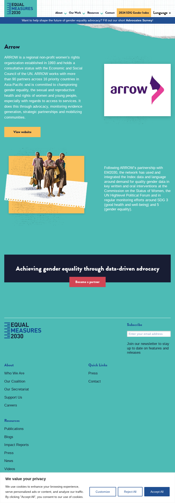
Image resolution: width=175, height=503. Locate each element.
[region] (87, 487)
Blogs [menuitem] (8, 437)
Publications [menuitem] (14, 429)
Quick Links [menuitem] (97, 365)
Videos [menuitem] (9, 469)
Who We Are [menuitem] (14, 373)
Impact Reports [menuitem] (16, 445)
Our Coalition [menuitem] (14, 381)
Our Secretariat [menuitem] (16, 389)
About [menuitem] (9, 365)
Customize (103, 491)
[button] (61, 13)
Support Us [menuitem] (13, 397)
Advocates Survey (139, 20)
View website (22, 131)
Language (160, 12)
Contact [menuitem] (110, 12)
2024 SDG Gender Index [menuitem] (134, 12)
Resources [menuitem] (12, 420)
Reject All (130, 491)
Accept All (156, 491)
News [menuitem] (8, 461)
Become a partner (87, 281)
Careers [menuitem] (10, 405)
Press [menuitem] (9, 453)
